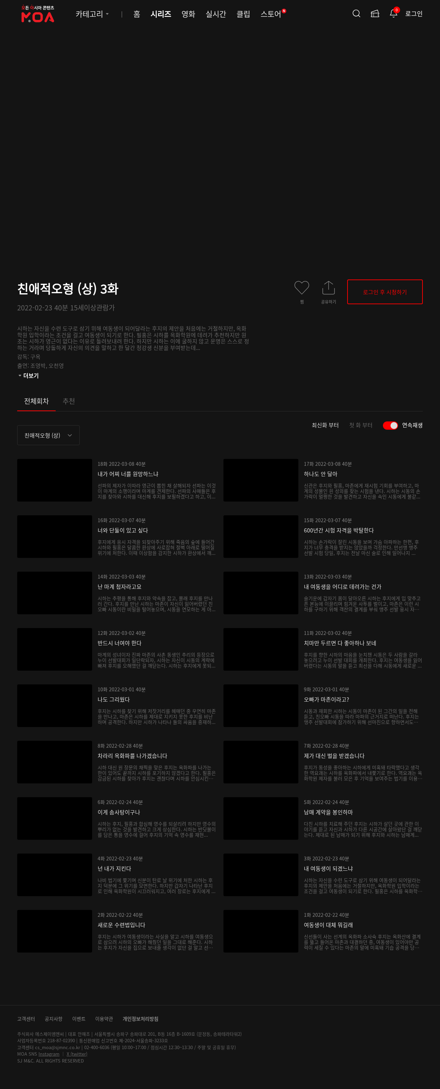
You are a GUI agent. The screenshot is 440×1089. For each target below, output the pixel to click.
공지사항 (54, 1018)
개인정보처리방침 (140, 1018)
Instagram (48, 1053)
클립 (243, 13)
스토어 (273, 13)
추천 (69, 401)
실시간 (216, 13)
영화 (188, 13)
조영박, (39, 365)
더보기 (31, 375)
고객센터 (26, 1018)
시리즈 (161, 13)
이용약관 (104, 1018)
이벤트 (79, 1018)
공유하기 (328, 301)
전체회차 (36, 401)
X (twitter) (77, 1053)
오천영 (56, 365)
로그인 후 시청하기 (385, 292)
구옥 (35, 356)
